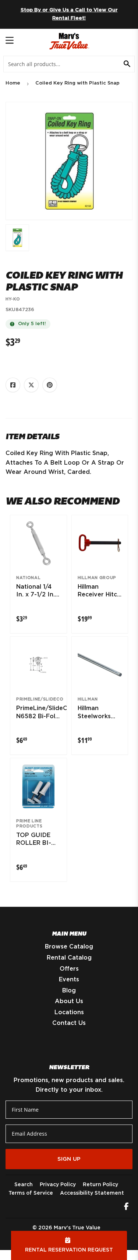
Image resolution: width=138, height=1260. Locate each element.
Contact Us (69, 1023)
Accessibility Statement (92, 1193)
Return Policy (100, 1184)
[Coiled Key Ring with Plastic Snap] (17, 237)
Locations (69, 1012)
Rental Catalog (69, 958)
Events (69, 979)
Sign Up (69, 1159)
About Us (69, 1001)
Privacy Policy (58, 1184)
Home (13, 83)
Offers (69, 969)
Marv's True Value (77, 1227)
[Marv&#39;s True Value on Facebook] (126, 1207)
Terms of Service (30, 1193)
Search (23, 1184)
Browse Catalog (69, 947)
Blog (69, 991)
